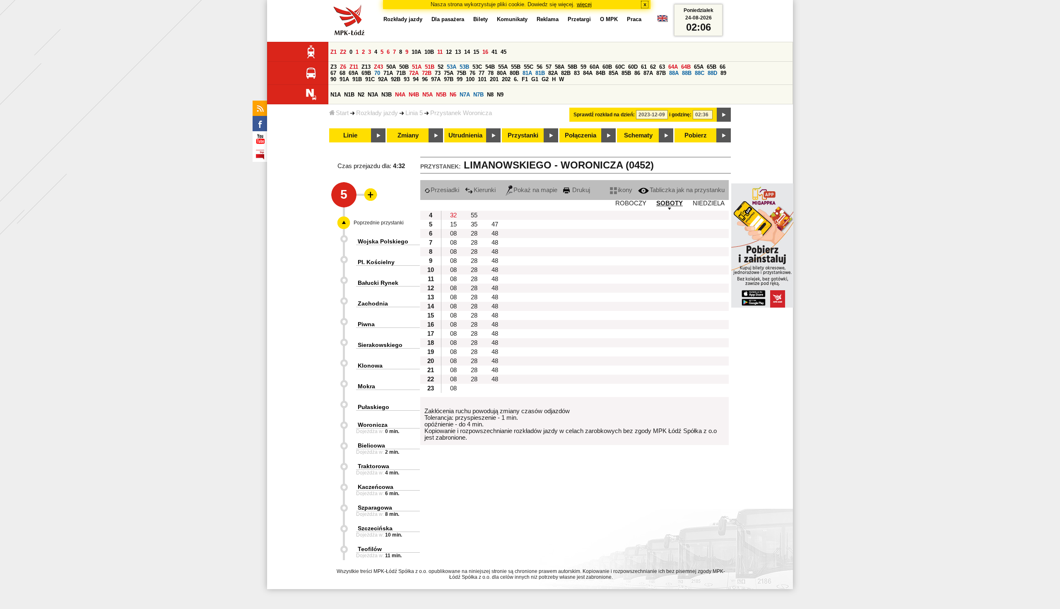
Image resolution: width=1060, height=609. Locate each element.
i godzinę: (680, 115)
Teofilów (370, 549)
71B (401, 73)
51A (417, 67)
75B (461, 73)
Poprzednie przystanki (379, 223)
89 (723, 73)
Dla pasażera (447, 19)
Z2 (343, 52)
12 (449, 52)
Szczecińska (375, 528)
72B (426, 73)
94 (416, 79)
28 (474, 233)
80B (514, 73)
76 (472, 73)
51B (429, 67)
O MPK (609, 19)
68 (342, 73)
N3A (373, 94)
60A (594, 67)
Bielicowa (371, 445)
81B (540, 73)
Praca (634, 19)
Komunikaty (512, 19)
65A (698, 67)
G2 (545, 79)
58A (559, 67)
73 (438, 73)
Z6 (343, 67)
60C (620, 67)
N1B (349, 94)
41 (494, 52)
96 (425, 79)
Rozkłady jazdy (377, 113)
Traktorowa (373, 466)
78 (491, 73)
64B (686, 67)
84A (588, 73)
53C (477, 67)
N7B (478, 94)
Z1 (333, 52)
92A (383, 79)
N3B (386, 94)
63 (662, 67)
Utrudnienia (465, 135)
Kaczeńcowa (375, 487)
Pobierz (695, 135)
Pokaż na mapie (535, 190)
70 (377, 73)
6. (516, 79)
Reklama (548, 19)
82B (566, 73)
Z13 (366, 67)
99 (460, 79)
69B (366, 73)
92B (395, 79)
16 (485, 52)
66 (722, 67)
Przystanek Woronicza (461, 113)
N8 (490, 94)
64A (673, 67)
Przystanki (523, 135)
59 (583, 67)
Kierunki (485, 190)
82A (553, 73)
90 (333, 79)
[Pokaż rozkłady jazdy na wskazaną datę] (724, 115)
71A (388, 73)
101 (482, 79)
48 (494, 233)
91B (357, 79)
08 (453, 233)
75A (448, 73)
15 (476, 52)
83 (577, 73)
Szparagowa (375, 507)
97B (448, 79)
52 (440, 67)
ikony (625, 190)
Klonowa (370, 365)
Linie (350, 135)
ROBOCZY (630, 203)
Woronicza (373, 424)
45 (503, 52)
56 (539, 67)
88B (686, 73)
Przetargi (579, 19)
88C (699, 73)
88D (712, 73)
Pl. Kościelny (376, 262)
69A (353, 73)
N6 (453, 94)
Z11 (353, 67)
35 (474, 224)
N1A (335, 94)
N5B (441, 94)
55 (474, 215)
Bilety (480, 19)
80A (501, 73)
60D (633, 67)
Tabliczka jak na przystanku (687, 190)
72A (414, 73)
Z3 (333, 67)
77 (481, 73)
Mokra (366, 386)
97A (436, 79)
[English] (662, 20)
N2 (361, 94)
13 (458, 52)
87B (661, 73)
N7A (465, 94)
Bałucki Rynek (378, 282)
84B (600, 73)
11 (440, 52)
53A (451, 67)
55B (515, 67)
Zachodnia (373, 303)
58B (572, 67)
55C (528, 67)
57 (549, 67)
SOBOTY (669, 203)
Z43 (378, 67)
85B (626, 73)
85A (613, 73)
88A (674, 73)
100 (470, 79)
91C (370, 79)
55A (503, 67)
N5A (427, 94)
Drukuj (580, 190)
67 (333, 73)
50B (404, 67)
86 (637, 73)
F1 (525, 79)
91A (344, 79)
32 (453, 215)
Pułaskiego (373, 407)
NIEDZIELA (709, 203)
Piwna (366, 324)
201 (494, 79)
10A (416, 52)
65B (711, 67)
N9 (500, 94)
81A (527, 73)
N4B (414, 94)
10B (429, 52)
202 (506, 79)
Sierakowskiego (380, 345)
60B (607, 67)
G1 (534, 79)
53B (464, 67)
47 (494, 224)
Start (342, 113)
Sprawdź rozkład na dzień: (604, 115)
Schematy (638, 135)
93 (407, 79)
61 (644, 67)
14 (467, 52)
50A (391, 67)
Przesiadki (445, 190)
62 (653, 67)
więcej (584, 4)
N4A (400, 94)
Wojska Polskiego (383, 241)
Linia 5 (414, 113)
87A (648, 73)
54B (490, 67)
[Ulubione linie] (368, 194)
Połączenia (580, 135)
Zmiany (408, 135)
